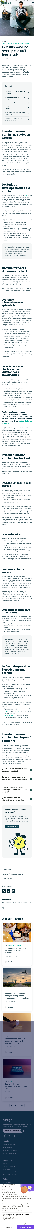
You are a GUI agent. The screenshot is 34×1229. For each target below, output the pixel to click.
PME (26, 195)
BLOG (3, 41)
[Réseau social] (4, 1136)
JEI (18, 711)
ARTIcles (8, 41)
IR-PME (6, 711)
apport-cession (8, 715)
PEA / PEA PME (9, 708)
